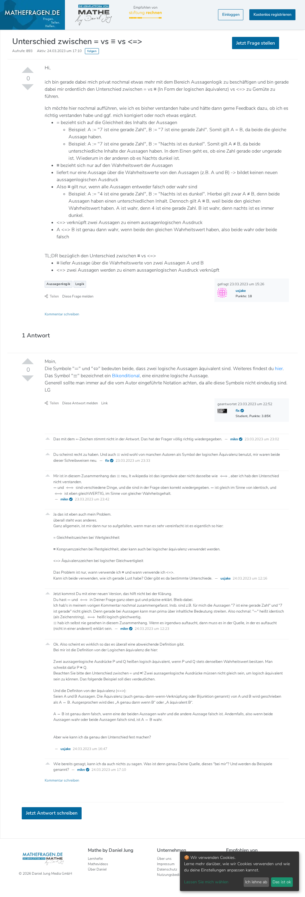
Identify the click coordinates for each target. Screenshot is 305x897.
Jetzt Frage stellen (152, 97)
